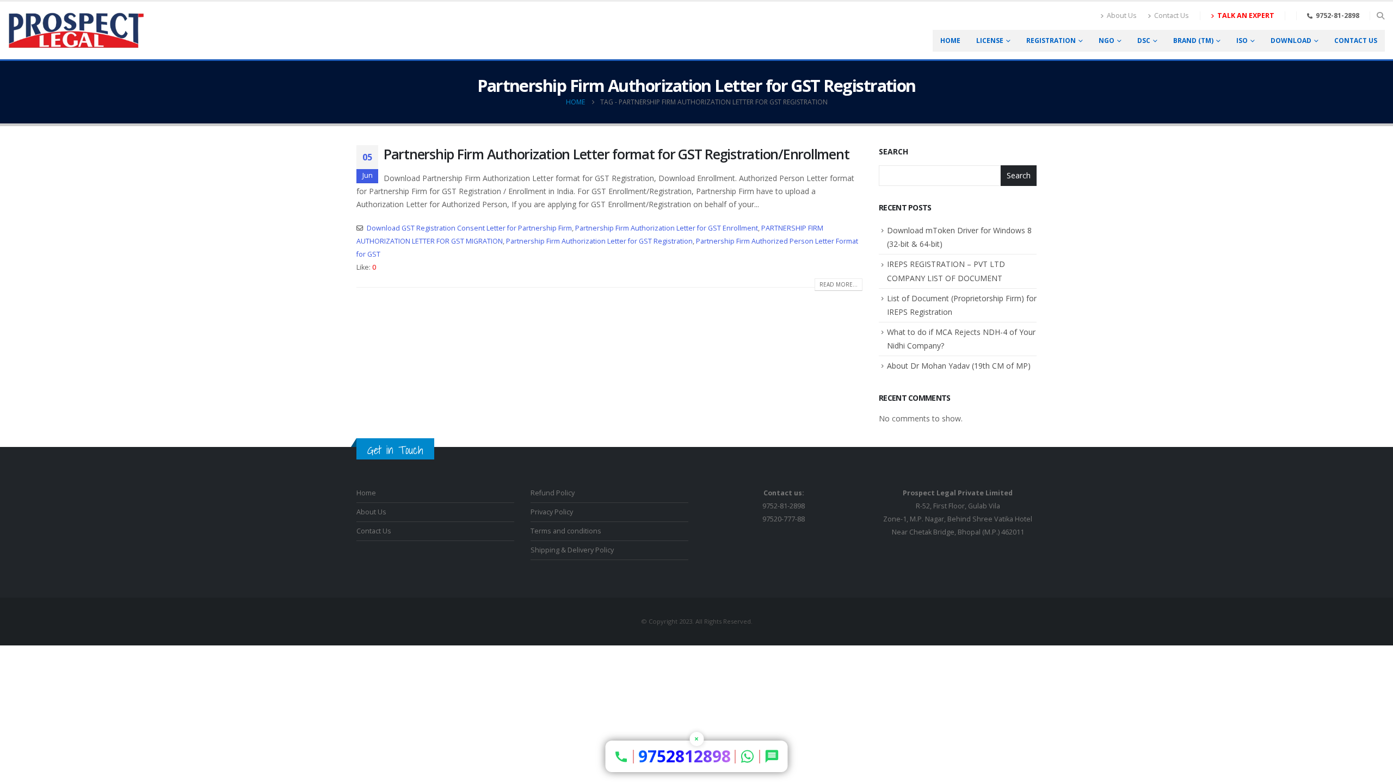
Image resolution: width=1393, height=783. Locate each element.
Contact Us (1171, 15)
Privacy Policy (552, 512)
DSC (1143, 40)
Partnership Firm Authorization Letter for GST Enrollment (666, 228)
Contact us (1355, 40)
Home (950, 40)
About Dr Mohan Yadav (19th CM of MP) (959, 366)
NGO (1106, 40)
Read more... (838, 284)
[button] (1380, 15)
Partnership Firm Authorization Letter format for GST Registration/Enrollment (616, 154)
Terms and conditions (566, 531)
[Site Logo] (76, 30)
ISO (1242, 40)
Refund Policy (553, 493)
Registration (1051, 40)
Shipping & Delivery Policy (572, 550)
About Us (1122, 15)
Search (893, 151)
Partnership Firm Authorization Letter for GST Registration (599, 241)
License (989, 40)
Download (1291, 40)
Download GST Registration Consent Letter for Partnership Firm (469, 228)
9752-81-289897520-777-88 (783, 506)
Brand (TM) (1193, 40)
